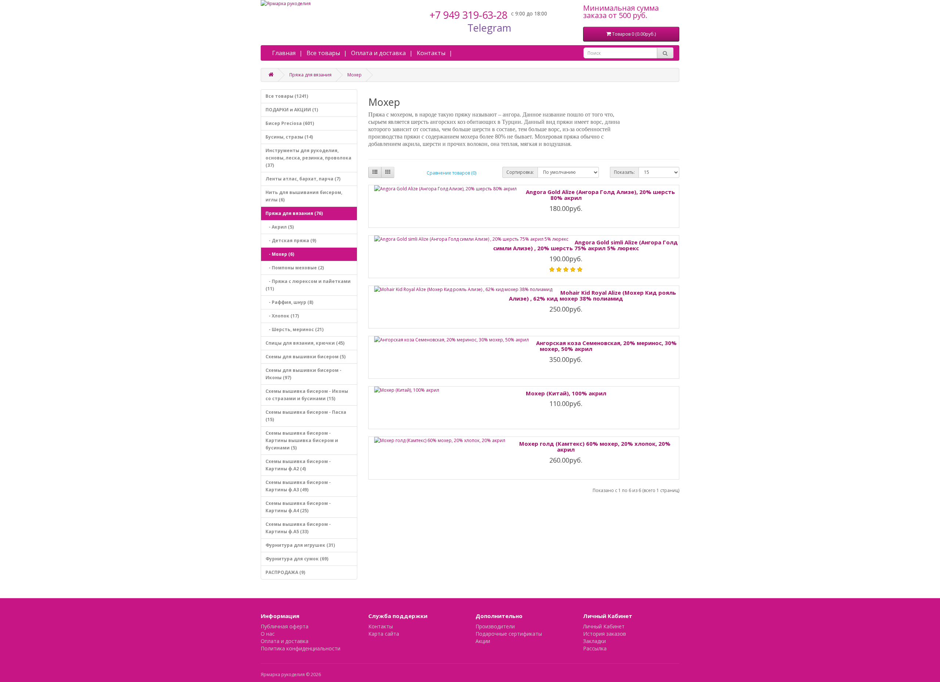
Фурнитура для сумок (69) (296, 559)
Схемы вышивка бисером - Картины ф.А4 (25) (298, 507)
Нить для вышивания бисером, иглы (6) (303, 196)
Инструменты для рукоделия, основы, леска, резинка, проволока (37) (308, 157)
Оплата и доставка (378, 53)
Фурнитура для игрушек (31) (300, 545)
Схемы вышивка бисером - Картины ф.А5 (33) (298, 528)
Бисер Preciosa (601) (289, 123)
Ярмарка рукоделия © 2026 (291, 674)
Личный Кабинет (604, 626)
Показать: (624, 172)
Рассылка (595, 648)
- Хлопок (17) (282, 316)
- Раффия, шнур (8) (289, 302)
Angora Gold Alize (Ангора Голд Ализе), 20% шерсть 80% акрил (600, 195)
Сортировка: (520, 172)
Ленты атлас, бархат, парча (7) (302, 179)
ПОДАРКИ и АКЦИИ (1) (291, 110)
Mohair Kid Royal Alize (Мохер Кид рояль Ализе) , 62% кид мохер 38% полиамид (592, 295)
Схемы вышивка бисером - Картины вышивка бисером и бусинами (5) (301, 440)
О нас (268, 633)
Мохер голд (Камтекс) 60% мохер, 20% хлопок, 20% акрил (594, 446)
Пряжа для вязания (310, 75)
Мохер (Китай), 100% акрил (566, 393)
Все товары (323, 53)
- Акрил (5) (279, 227)
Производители (495, 626)
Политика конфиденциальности (300, 648)
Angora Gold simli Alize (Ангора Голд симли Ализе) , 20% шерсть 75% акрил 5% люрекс (585, 245)
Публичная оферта (284, 626)
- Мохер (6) (279, 254)
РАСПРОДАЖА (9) (285, 572)
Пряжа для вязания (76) (294, 213)
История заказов (604, 633)
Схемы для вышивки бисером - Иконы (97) (303, 374)
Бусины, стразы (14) (289, 137)
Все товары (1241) (286, 96)
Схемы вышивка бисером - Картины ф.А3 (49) (298, 486)
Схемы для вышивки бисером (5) (305, 356)
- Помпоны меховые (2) (294, 268)
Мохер (354, 75)
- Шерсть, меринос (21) (294, 329)
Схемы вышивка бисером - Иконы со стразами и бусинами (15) (306, 395)
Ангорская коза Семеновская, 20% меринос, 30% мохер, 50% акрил (606, 346)
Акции (483, 641)
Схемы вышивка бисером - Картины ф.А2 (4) (298, 465)
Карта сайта (383, 633)
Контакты (431, 53)
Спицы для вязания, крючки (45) (304, 343)
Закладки (594, 641)
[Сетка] (387, 172)
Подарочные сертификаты (509, 633)
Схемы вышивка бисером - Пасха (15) (305, 416)
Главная (284, 53)
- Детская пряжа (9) (290, 240)
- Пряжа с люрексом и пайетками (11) (308, 285)
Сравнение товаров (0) (451, 173)
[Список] (375, 172)
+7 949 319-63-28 (468, 15)
